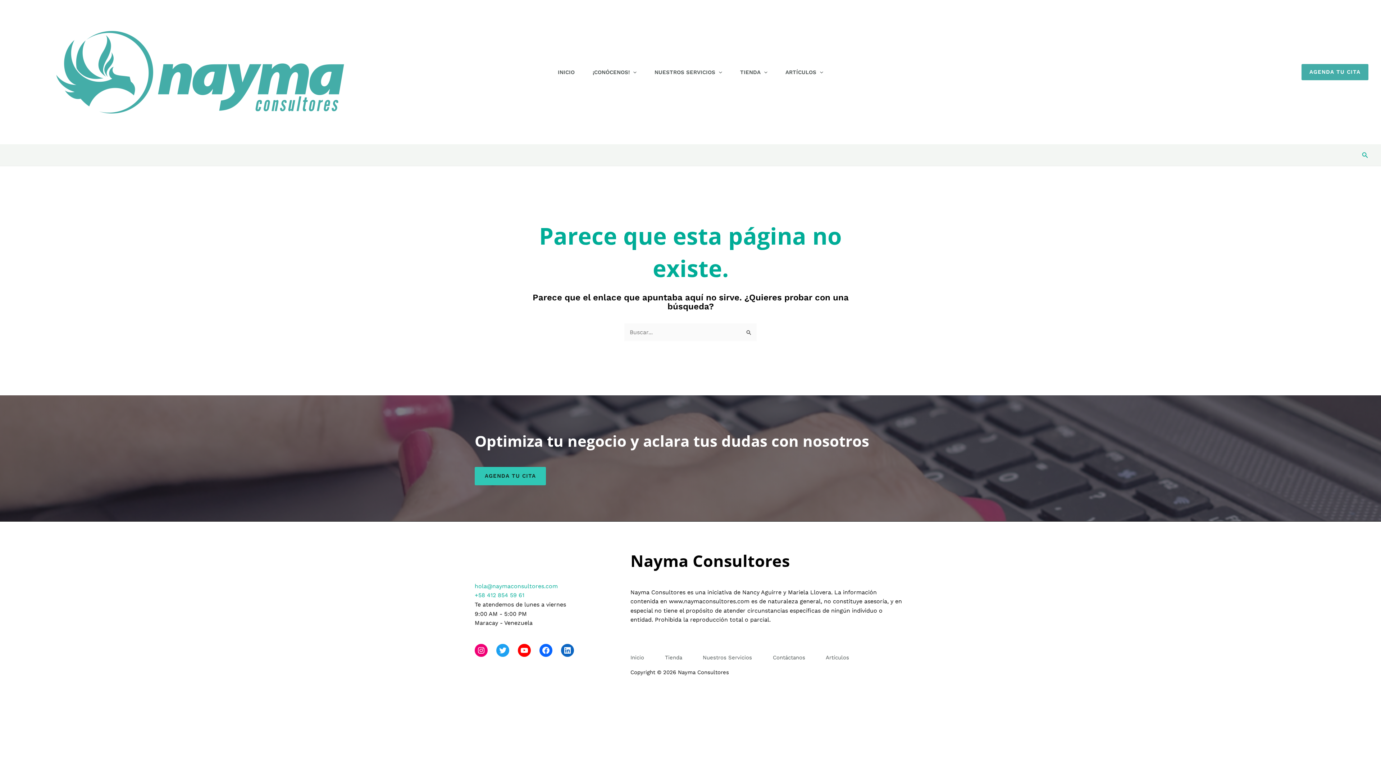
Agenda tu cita (510, 476)
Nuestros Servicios (685, 72)
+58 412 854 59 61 (499, 595)
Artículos (800, 72)
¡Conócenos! (611, 72)
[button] (633, 72)
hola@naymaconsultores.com (516, 586)
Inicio (566, 72)
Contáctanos (789, 657)
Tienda (750, 72)
